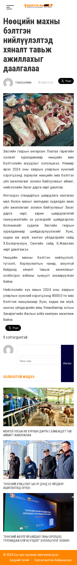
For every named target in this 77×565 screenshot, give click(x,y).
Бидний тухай (19, 560)
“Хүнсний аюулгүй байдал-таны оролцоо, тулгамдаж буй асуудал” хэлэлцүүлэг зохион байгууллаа (36, 540)
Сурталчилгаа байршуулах (53, 560)
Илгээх (67, 363)
